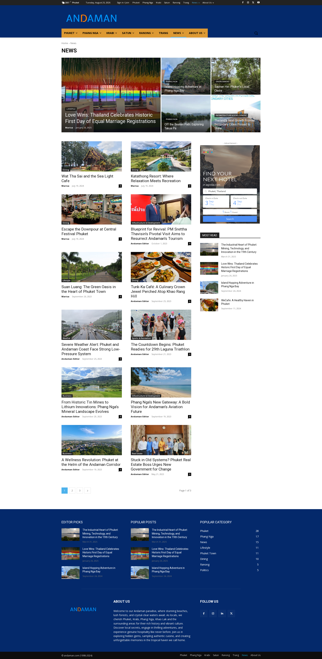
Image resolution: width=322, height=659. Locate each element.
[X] (253, 3)
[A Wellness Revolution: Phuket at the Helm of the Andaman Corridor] (91, 440)
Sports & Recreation (141, 338)
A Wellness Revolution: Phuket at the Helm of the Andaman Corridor (91, 462)
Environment (222, 82)
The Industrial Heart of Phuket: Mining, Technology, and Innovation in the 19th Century (239, 248)
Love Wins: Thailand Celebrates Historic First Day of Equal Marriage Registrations (239, 267)
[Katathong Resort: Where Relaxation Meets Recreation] (161, 156)
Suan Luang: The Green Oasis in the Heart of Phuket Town (88, 289)
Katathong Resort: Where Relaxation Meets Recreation (156, 178)
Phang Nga (171, 82)
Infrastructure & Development (231, 115)
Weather (66, 338)
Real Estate (137, 453)
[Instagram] (248, 3)
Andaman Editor (140, 243)
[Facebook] (243, 3)
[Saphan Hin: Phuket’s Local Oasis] (236, 76)
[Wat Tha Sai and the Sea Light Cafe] (91, 156)
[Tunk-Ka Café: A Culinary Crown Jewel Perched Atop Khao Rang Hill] (161, 267)
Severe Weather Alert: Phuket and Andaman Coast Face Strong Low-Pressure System (90, 349)
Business (67, 396)
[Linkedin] (222, 613)
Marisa (65, 185)
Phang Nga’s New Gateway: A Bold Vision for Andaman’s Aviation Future (160, 407)
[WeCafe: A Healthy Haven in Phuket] (209, 305)
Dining (66, 170)
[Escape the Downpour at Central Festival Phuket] (91, 209)
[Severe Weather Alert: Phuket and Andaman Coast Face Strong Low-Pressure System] (91, 325)
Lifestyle (71, 109)
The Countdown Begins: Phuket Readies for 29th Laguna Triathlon (160, 346)
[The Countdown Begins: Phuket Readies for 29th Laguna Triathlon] (161, 325)
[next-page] (87, 490)
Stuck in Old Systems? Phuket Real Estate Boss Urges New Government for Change (161, 464)
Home (64, 43)
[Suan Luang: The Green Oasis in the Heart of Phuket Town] (91, 267)
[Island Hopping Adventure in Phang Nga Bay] (186, 76)
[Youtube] (258, 3)
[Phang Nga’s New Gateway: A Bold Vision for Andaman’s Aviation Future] (161, 382)
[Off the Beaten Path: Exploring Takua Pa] (186, 113)
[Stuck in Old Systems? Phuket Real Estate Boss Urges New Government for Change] (161, 440)
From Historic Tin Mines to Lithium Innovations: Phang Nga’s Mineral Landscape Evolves (90, 407)
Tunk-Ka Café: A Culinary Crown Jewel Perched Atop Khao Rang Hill (158, 291)
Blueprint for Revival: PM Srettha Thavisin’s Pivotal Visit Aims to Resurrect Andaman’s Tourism (159, 234)
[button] (256, 33)
